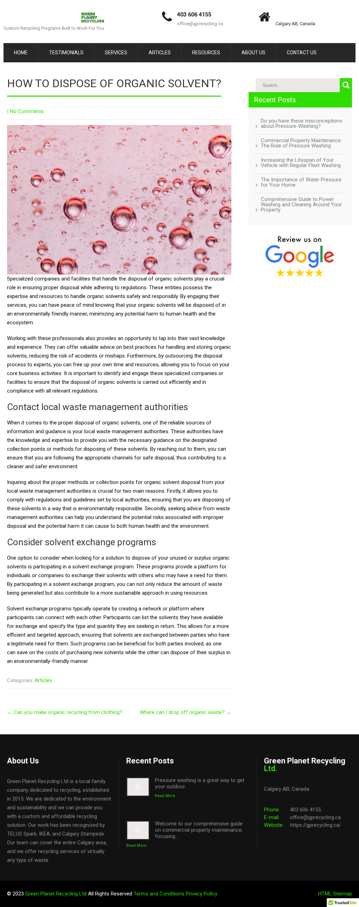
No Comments (27, 111)
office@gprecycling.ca (200, 23)
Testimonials (66, 52)
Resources (206, 52)
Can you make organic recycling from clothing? (64, 712)
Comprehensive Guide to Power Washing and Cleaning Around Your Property (301, 205)
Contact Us (302, 52)
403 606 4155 (194, 14)
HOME (21, 52)
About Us (253, 52)
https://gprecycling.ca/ (315, 825)
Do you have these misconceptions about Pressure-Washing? (301, 123)
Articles (160, 52)
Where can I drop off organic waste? (185, 712)
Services (116, 52)
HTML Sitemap (335, 894)
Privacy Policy (201, 894)
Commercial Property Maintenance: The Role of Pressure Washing (301, 143)
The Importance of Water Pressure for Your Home (301, 182)
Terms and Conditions (160, 894)
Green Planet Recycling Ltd (56, 894)
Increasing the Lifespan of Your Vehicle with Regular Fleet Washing (301, 163)
